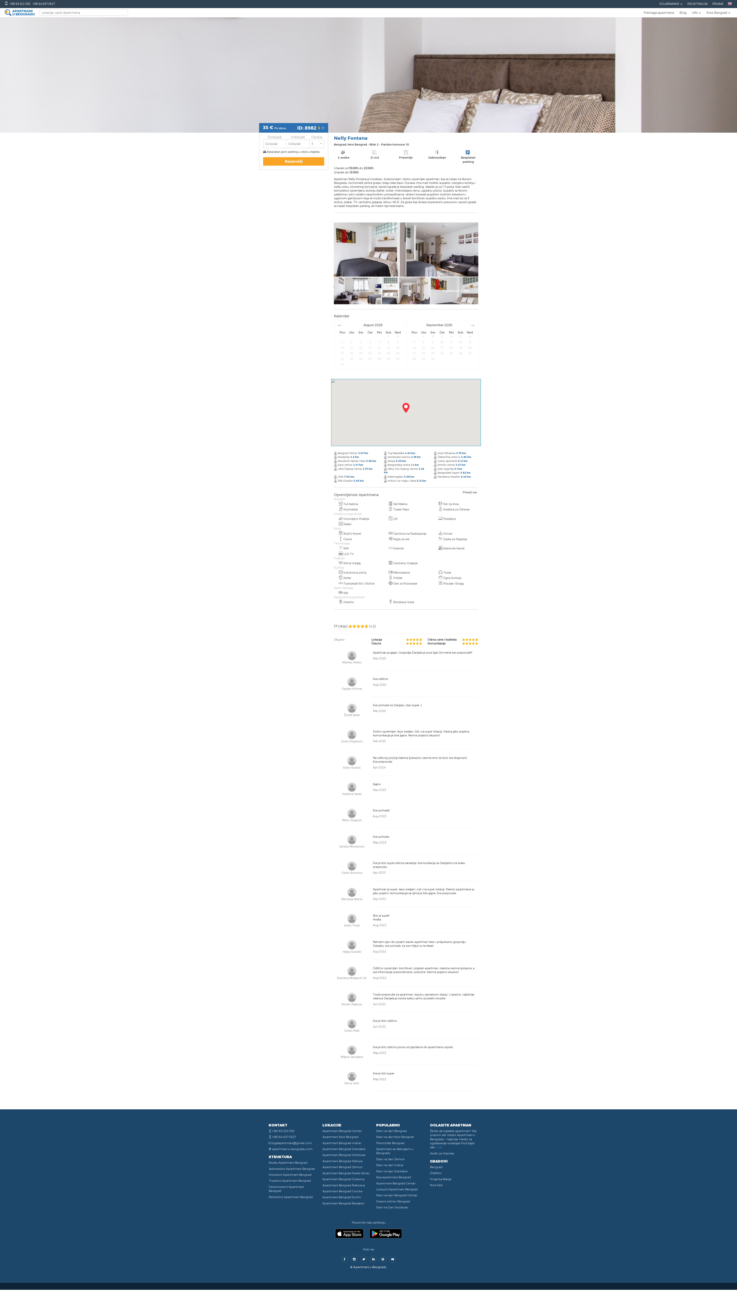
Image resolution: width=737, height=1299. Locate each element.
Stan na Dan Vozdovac (392, 1207)
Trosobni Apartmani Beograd (290, 1180)
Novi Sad (436, 1185)
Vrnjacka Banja (440, 1179)
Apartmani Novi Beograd (340, 1137)
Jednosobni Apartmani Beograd (292, 1168)
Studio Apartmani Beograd (288, 1162)
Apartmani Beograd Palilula (342, 1161)
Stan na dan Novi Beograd (395, 1137)
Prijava (717, 3)
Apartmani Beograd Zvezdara (343, 1149)
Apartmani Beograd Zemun (342, 1167)
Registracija (697, 3)
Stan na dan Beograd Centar (396, 1195)
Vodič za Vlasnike (442, 1153)
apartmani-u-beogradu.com (292, 1149)
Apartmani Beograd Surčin (341, 1197)
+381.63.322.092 (20, 3)
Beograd (436, 1167)
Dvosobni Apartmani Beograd (290, 1174)
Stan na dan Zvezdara (391, 1171)
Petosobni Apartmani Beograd (291, 1197)
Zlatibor (436, 1173)
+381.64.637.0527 (44, 3)
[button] (696, 12)
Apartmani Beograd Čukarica (343, 1179)
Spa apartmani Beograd (393, 1177)
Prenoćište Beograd (390, 1143)
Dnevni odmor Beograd (393, 1201)
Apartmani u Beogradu (369, 1267)
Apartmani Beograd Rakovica (343, 1185)
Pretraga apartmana (659, 12)
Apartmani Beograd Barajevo (343, 1203)
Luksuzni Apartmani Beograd (397, 1189)
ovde (438, 1147)
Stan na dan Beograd (391, 1131)
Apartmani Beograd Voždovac (344, 1155)
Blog (683, 12)
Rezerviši (294, 161)
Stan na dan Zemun (390, 1159)
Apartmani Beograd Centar (342, 1131)
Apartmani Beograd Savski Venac (346, 1173)
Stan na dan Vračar (390, 1165)
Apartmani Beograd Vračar (341, 1143)
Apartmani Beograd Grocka (342, 1191)
